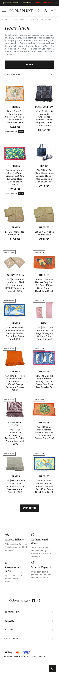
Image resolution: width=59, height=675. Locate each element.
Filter (29, 64)
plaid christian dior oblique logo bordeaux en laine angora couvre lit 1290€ (14, 436)
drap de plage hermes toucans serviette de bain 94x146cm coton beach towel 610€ (44, 486)
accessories (18, 19)
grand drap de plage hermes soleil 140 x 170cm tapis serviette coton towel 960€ (14, 117)
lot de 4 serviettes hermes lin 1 (14, 233)
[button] (39, 10)
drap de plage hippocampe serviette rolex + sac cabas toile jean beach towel (44, 176)
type (32, 19)
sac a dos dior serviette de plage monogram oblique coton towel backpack (44, 333)
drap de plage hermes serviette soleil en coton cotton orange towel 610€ (44, 433)
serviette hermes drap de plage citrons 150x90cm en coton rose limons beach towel (15, 177)
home (4, 19)
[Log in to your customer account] (45, 10)
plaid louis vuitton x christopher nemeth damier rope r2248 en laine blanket (44, 118)
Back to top (29, 508)
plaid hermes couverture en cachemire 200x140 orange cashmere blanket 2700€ (15, 383)
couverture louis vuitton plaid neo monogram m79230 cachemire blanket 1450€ (15, 285)
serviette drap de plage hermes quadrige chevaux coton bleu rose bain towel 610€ (44, 381)
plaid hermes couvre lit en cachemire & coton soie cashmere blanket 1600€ (15, 486)
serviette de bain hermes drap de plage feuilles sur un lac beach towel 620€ (14, 333)
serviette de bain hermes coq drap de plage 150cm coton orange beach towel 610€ (44, 285)
